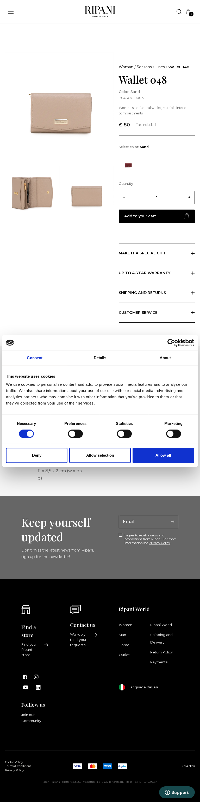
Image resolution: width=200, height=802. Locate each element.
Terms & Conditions (18, 766)
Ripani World (161, 625)
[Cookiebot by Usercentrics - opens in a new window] (171, 343)
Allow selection (100, 455)
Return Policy (161, 652)
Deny (36, 455)
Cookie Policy (14, 762)
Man (122, 635)
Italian (152, 687)
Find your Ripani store (29, 649)
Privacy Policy (159, 543)
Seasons (144, 67)
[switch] (75, 434)
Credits (188, 766)
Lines (160, 67)
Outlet (124, 655)
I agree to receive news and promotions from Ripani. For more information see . (150, 539)
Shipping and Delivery (161, 638)
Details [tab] (100, 358)
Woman (126, 67)
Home (124, 645)
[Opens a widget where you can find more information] (177, 792)
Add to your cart (140, 216)
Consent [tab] (34, 358)
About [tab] (165, 358)
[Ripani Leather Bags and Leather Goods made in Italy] (100, 13)
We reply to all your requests (78, 639)
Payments (158, 662)
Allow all (163, 455)
